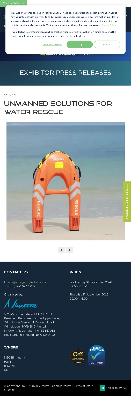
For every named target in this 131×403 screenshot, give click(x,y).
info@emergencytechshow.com (28, 282)
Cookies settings (52, 44)
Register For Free (126, 201)
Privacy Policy (40, 386)
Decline (107, 44)
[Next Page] (69, 250)
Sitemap (9, 390)
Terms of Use (82, 386)
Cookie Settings (13, 3)
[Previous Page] (61, 250)
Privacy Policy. (108, 25)
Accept (80, 44)
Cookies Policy (61, 386)
